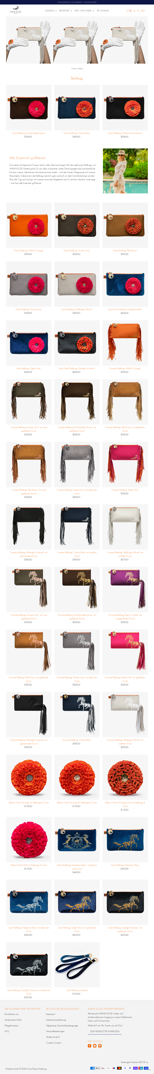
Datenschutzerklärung (56, 1020)
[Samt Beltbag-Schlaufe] (77, 964)
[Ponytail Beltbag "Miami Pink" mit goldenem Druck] (125, 652)
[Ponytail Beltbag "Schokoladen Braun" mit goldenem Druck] (77, 589)
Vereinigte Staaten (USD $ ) (133, 1062)
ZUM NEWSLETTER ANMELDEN (105, 1031)
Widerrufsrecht (53, 1037)
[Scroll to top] (149, 1069)
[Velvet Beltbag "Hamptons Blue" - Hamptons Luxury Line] (77, 839)
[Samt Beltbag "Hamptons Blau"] (125, 839)
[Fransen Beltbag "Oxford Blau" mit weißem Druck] (77, 527)
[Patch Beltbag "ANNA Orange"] (28, 225)
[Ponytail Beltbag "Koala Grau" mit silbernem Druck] (77, 652)
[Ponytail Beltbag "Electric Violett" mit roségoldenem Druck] (125, 589)
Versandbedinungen (55, 1031)
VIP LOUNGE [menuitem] (103, 11)
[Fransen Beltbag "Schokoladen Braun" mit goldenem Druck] (77, 402)
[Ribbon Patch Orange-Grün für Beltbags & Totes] (125, 777)
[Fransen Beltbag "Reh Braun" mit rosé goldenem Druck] (28, 464)
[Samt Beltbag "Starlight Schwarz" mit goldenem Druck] (125, 902)
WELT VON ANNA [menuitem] (83, 11)
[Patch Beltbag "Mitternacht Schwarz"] (125, 107)
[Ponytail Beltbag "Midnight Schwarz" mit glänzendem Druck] (28, 714)
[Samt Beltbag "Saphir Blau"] (28, 343)
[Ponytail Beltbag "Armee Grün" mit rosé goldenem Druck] (28, 589)
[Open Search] (138, 11)
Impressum (50, 1014)
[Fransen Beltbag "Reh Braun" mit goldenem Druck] (125, 402)
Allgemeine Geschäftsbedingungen (62, 1025)
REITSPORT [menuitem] (64, 11)
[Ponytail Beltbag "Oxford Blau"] (77, 714)
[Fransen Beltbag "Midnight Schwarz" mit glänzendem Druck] (28, 527)
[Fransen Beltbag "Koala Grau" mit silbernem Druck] (77, 464)
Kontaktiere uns (12, 1014)
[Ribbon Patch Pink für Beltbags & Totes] (28, 839)
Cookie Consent (53, 1043)
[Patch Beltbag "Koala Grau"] (28, 284)
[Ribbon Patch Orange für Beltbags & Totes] (28, 777)
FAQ (7, 1031)
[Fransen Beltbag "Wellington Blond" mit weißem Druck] (125, 527)
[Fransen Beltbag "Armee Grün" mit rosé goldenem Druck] (28, 402)
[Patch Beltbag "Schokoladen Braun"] (28, 107)
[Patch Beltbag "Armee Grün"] (77, 225)
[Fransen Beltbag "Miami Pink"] (125, 464)
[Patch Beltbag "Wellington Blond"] (77, 284)
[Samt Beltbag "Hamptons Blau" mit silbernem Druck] (28, 902)
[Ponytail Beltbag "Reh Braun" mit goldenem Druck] (28, 652)
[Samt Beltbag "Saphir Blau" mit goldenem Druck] (77, 902)
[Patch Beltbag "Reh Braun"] (125, 225)
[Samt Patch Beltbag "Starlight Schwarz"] (77, 343)
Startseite (74, 68)
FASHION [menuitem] (50, 11)
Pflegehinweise (11, 1025)
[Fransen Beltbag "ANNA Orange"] (125, 343)
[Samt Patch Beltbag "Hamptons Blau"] (125, 284)
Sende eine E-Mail (13, 1020)
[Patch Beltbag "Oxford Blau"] (77, 107)
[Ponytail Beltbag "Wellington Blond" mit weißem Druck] (125, 714)
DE (128, 11)
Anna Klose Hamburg (36, 1069)
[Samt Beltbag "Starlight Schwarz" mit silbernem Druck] (28, 964)
